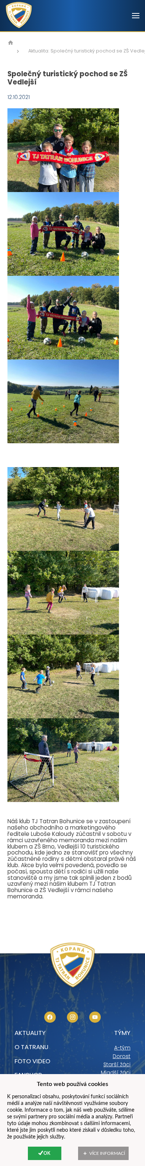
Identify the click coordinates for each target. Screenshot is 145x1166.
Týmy (122, 1032)
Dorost (121, 1056)
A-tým (122, 1047)
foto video (32, 1061)
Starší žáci (116, 1064)
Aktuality (30, 1032)
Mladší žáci (115, 1072)
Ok (47, 1153)
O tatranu (31, 1046)
